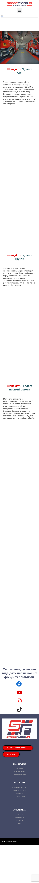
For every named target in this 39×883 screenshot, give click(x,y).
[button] (19, 10)
